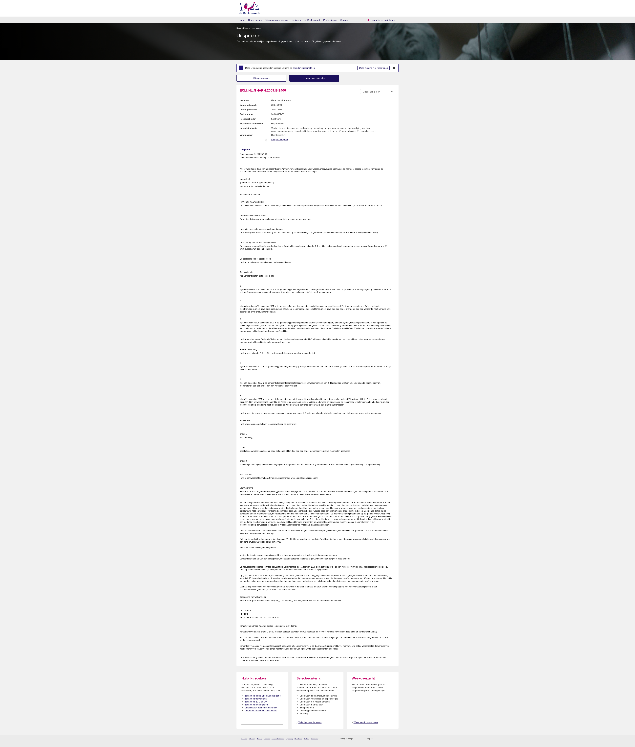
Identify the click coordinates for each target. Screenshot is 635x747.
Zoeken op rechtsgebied (256, 704)
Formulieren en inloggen (383, 20)
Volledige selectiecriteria (309, 722)
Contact (344, 20)
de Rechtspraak (312, 20)
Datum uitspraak (248, 105)
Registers (296, 20)
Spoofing (289, 739)
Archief (306, 739)
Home (242, 20)
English (244, 739)
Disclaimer (314, 739)
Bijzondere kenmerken (251, 123)
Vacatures (298, 739)
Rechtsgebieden (248, 119)
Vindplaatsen (246, 135)
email (361, 739)
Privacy (259, 739)
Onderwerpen (255, 20)
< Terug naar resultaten (314, 78)
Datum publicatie (248, 109)
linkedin (389, 739)
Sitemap (252, 739)
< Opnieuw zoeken (261, 78)
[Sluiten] (394, 68)
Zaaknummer (246, 114)
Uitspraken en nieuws (276, 20)
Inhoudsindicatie (248, 128)
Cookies (267, 739)
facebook (380, 739)
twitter (376, 739)
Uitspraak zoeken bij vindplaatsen (261, 710)
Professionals (330, 20)
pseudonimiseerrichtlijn (304, 68)
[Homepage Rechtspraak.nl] (248, 7)
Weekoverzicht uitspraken (366, 722)
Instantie (244, 100)
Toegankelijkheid (278, 739)
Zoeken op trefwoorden (256, 699)
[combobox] (378, 92)
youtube (393, 739)
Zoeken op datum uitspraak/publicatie (263, 696)
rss (356, 739)
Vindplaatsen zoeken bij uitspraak (261, 707)
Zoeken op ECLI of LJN (256, 701)
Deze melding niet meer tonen (373, 68)
